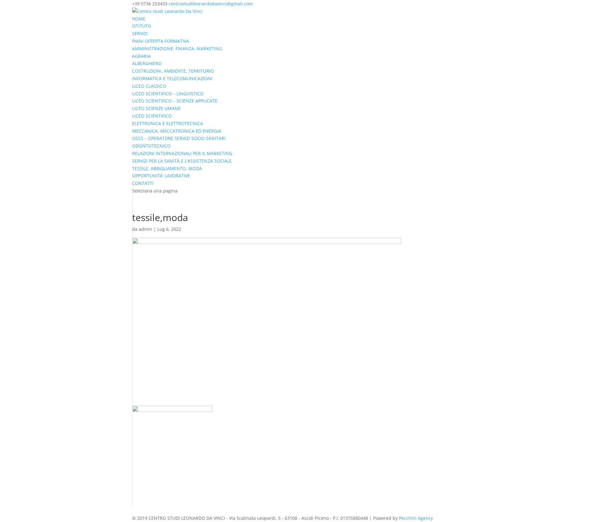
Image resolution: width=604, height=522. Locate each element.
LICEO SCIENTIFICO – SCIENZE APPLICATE (174, 101)
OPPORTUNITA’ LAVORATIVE (161, 176)
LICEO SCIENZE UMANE (156, 108)
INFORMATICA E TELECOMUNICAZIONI (172, 78)
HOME (138, 19)
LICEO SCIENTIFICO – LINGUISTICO (168, 94)
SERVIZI (140, 33)
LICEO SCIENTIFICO (152, 116)
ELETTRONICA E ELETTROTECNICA (167, 123)
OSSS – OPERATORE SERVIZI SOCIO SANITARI (179, 138)
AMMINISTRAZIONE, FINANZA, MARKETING (177, 49)
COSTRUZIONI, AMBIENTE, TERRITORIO (173, 71)
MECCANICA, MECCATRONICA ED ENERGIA (176, 131)
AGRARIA (141, 56)
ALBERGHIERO (147, 63)
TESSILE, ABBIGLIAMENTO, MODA (167, 168)
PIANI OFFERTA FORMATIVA (160, 41)
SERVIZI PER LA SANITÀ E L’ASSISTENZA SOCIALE (182, 161)
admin (145, 229)
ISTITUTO (141, 26)
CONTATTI (143, 183)
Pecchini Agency (416, 518)
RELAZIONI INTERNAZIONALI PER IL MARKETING (182, 153)
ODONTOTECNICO (151, 146)
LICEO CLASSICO (149, 86)
